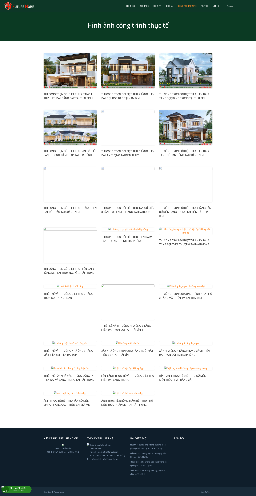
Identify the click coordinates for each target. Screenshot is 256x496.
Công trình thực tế (187, 6)
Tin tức (204, 6)
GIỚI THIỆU (130, 6)
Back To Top (206, 492)
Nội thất (157, 6)
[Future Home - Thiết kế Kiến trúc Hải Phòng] (19, 5)
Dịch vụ (169, 6)
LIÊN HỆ (216, 6)
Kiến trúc (144, 6)
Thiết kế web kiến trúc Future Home (102, 459)
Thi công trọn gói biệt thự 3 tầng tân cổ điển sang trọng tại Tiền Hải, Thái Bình (185, 211)
